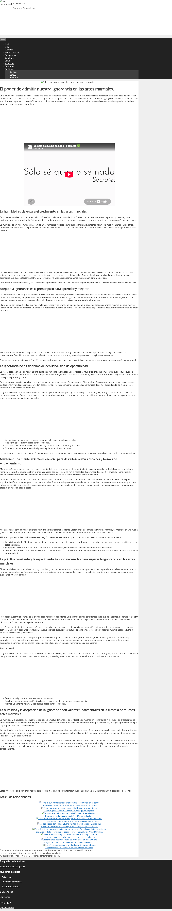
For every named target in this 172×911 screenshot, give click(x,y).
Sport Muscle (19, 3)
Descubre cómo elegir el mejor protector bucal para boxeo (69, 837)
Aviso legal (7, 877)
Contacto (9, 66)
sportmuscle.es (7, 907)
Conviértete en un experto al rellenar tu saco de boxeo (69, 847)
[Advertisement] (86, 29)
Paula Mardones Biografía (12, 866)
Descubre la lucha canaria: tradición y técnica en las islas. (69, 816)
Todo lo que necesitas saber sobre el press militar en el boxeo (69, 805)
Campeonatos (11, 55)
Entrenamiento (55, 850)
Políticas (9, 69)
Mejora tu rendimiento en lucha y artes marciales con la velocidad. (69, 826)
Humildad (67, 850)
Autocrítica (42, 850)
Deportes (4, 850)
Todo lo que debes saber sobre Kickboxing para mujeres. (69, 810)
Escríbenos (5, 897)
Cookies (13, 72)
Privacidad (14, 77)
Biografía (9, 63)
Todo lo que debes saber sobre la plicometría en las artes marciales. (69, 821)
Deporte (9, 49)
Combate (9, 58)
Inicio (7, 44)
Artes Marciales (12, 52)
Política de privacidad (12, 881)
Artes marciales (29, 850)
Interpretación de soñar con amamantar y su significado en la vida (31, 853)
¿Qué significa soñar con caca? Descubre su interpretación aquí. (30, 855)
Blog (7, 47)
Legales (13, 74)
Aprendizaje (15, 850)
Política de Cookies (11, 886)
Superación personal (83, 850)
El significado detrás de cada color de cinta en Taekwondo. (69, 842)
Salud (7, 60)
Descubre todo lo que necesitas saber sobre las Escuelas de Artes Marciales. (69, 832)
